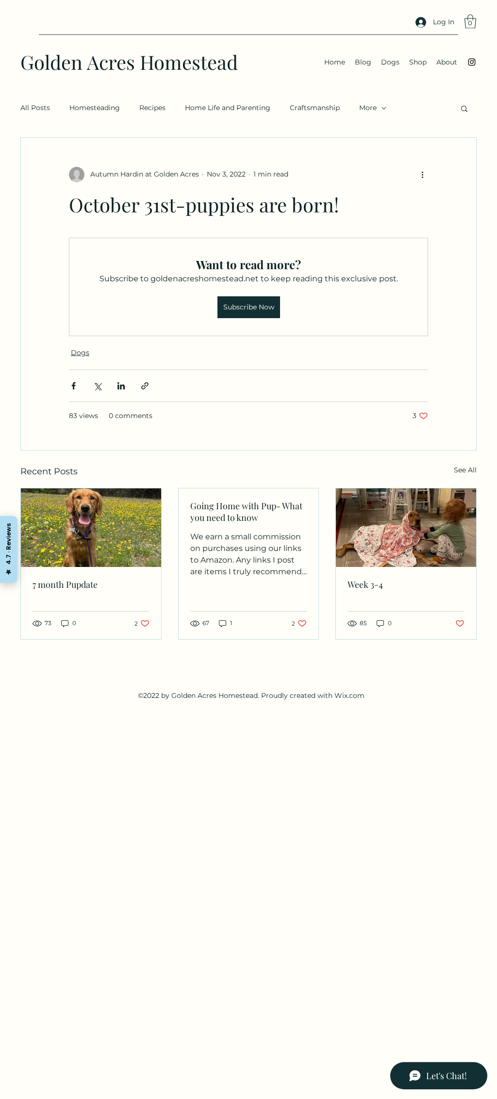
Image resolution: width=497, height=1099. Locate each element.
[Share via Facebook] (73, 385)
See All (465, 470)
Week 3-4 (365, 584)
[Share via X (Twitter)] (97, 385)
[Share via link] (144, 385)
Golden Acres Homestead (129, 62)
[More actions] (422, 174)
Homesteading (94, 107)
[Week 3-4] (406, 527)
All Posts (35, 107)
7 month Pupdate (65, 584)
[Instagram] (472, 62)
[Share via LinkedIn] (121, 385)
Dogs (80, 352)
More (368, 107)
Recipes (152, 107)
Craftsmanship (315, 107)
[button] (470, 22)
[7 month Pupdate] (91, 527)
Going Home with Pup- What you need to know (246, 511)
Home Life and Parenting (227, 107)
